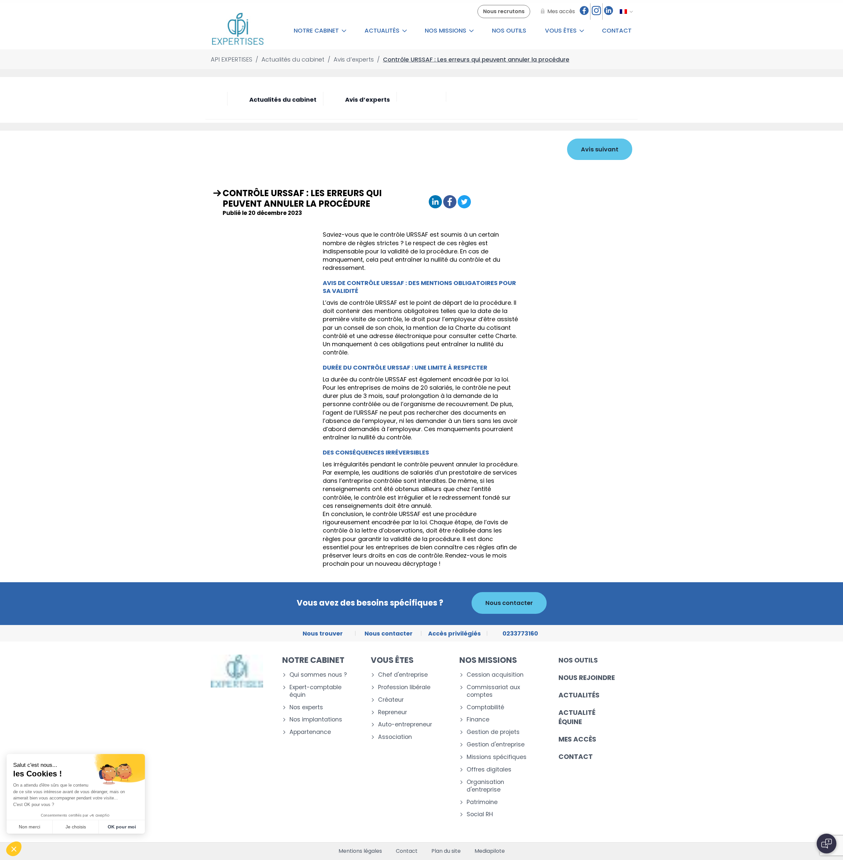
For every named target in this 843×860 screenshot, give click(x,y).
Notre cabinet (317, 30)
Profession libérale (404, 687)
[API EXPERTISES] (238, 31)
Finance (478, 719)
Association (395, 737)
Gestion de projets (493, 732)
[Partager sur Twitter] (464, 202)
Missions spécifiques (497, 757)
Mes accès (577, 739)
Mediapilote (490, 851)
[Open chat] (826, 843)
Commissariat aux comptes (493, 691)
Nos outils (509, 30)
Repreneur (392, 712)
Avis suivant (599, 149)
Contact (617, 30)
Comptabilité (485, 707)
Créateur (391, 700)
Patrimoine (482, 802)
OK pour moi (122, 826)
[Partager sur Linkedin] (435, 202)
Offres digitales (489, 769)
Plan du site (446, 851)
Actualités (383, 30)
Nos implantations (315, 719)
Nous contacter (509, 603)
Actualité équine (576, 717)
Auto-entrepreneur (405, 724)
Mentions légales (360, 851)
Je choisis (76, 826)
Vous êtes (561, 30)
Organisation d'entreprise (485, 786)
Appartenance (310, 732)
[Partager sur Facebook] (449, 202)
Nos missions (446, 30)
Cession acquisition (495, 675)
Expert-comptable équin (315, 691)
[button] (14, 849)
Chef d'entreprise (403, 675)
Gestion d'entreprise (496, 744)
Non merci (29, 826)
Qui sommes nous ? (318, 675)
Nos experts (306, 707)
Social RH (480, 814)
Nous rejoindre (586, 677)
